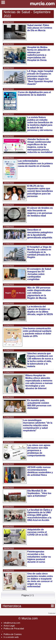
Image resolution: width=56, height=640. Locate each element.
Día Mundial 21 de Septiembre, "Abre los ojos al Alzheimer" (39, 493)
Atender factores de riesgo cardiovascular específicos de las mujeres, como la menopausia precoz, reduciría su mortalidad (39, 145)
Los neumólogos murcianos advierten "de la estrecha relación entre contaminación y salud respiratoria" (37, 425)
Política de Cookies (13, 634)
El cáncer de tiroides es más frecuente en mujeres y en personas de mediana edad (40, 212)
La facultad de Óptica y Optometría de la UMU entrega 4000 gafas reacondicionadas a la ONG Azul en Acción (39, 515)
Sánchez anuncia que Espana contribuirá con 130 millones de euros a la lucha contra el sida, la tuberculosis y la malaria (40, 360)
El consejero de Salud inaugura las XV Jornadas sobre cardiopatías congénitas (39, 274)
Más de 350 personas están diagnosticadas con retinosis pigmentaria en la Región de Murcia (39, 292)
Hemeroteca (28, 606)
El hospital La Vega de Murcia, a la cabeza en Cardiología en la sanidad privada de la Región (39, 252)
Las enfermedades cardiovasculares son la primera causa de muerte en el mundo (35, 163)
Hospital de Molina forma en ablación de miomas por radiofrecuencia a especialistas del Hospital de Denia (38, 53)
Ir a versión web (11, 637)
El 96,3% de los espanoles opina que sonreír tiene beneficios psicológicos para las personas (40, 191)
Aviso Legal (9, 625)
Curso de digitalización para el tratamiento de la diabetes (34, 93)
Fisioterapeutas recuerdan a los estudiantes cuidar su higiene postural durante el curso (39, 556)
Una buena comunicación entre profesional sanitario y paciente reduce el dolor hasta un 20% (37, 332)
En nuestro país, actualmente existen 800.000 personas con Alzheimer (39, 404)
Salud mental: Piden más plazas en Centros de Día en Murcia (39, 28)
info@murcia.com (12, 623)
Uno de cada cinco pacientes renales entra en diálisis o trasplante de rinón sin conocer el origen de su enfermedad (40, 580)
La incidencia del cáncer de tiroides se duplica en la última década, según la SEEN (40, 310)
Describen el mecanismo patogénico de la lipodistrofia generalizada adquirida (40, 234)
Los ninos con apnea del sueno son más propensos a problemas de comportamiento (38, 450)
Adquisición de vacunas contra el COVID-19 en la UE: (37, 532)
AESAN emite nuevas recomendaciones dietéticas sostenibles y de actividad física (40, 471)
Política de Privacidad (14, 628)
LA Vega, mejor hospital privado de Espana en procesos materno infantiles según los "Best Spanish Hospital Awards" (40, 77)
